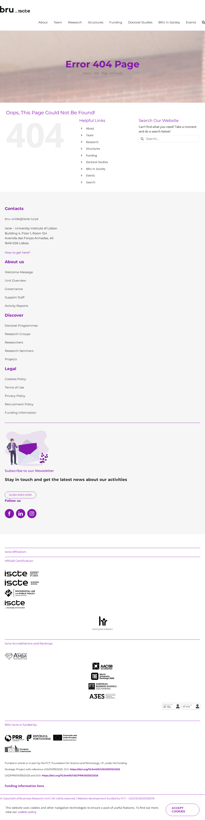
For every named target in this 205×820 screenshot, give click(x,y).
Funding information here (24, 786)
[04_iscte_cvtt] (15, 602)
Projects (11, 359)
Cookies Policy (15, 379)
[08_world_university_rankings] (102, 674)
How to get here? (17, 252)
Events (90, 175)
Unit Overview (15, 280)
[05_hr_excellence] (102, 618)
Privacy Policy (15, 396)
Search (90, 182)
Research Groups (17, 334)
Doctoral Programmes (21, 325)
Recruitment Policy (19, 404)
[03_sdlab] (20, 590)
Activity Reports (16, 306)
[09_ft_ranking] (102, 684)
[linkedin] (20, 513)
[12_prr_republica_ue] (41, 736)
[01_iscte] (22, 572)
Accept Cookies (178, 809)
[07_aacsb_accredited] (102, 664)
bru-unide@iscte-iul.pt (21, 219)
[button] (203, 22)
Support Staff (14, 297)
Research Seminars (19, 351)
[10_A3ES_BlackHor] (102, 694)
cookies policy (27, 812)
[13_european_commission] (18, 746)
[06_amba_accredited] (16, 654)
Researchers (14, 342)
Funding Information (20, 413)
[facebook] (9, 513)
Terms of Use (14, 387)
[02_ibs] (22, 581)
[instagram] (31, 513)
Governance (14, 289)
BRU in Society (95, 169)
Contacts (14, 208)
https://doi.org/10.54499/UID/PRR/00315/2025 (70, 775)
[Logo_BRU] (15, 7)
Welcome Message (19, 272)
